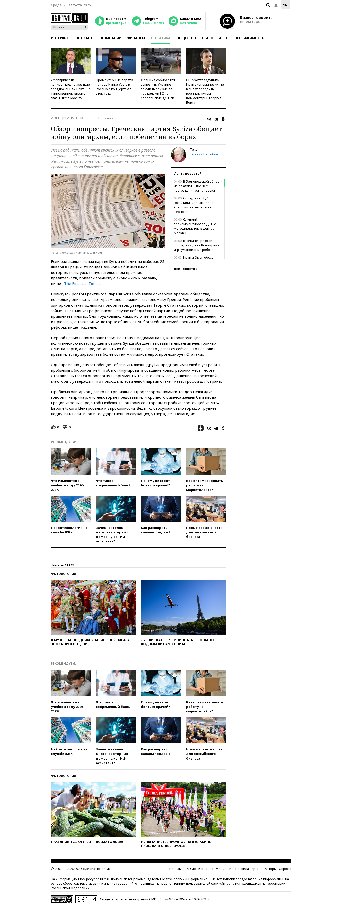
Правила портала (248, 868)
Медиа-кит (224, 868)
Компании (111, 38)
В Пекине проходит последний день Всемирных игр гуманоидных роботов (196, 245)
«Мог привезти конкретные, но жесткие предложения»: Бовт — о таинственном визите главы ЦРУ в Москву (71, 89)
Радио (191, 868)
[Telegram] (216, 119)
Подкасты (85, 38)
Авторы (270, 868)
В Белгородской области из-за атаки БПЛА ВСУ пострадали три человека (198, 186)
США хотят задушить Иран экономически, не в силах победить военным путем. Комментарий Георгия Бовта (205, 91)
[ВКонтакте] (209, 119)
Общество (186, 38)
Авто (224, 38)
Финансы (136, 38)
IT (272, 38)
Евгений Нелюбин (204, 154)
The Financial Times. (82, 283)
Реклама (176, 868)
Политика (160, 38)
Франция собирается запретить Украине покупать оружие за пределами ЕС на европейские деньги (158, 89)
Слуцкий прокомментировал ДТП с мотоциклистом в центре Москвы (195, 226)
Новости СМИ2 (62, 565)
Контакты (205, 868)
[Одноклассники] (223, 119)
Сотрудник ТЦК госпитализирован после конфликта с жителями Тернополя (193, 205)
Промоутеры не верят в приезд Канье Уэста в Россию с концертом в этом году (114, 87)
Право (207, 38)
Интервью (60, 38)
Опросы (285, 868)
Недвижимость (249, 38)
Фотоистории (63, 574)
